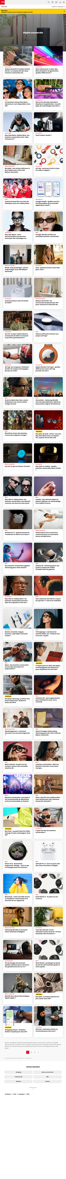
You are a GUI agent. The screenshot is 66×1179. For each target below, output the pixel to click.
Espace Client (60, 2)
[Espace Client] (60, 2)
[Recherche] (49, 2)
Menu (63, 2)
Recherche (49, 2)
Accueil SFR (2, 2)
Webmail (56, 2)
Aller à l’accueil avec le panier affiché (52, 2)
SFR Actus (4, 6)
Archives (8, 1094)
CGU (14, 1094)
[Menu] (64, 2)
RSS (28, 1094)
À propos (22, 1094)
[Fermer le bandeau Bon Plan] (64, 11)
